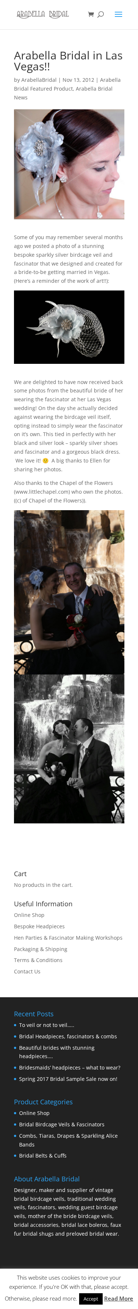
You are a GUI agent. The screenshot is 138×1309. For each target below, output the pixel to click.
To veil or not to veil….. (46, 1024)
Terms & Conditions (38, 960)
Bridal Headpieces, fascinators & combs (68, 1036)
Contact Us (27, 971)
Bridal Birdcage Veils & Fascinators (62, 1124)
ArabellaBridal (39, 79)
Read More (118, 1298)
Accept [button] (91, 1298)
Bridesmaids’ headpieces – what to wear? (69, 1067)
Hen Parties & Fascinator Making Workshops (68, 937)
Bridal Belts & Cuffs (43, 1155)
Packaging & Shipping (40, 949)
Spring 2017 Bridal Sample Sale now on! (68, 1078)
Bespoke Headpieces (39, 926)
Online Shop (29, 914)
